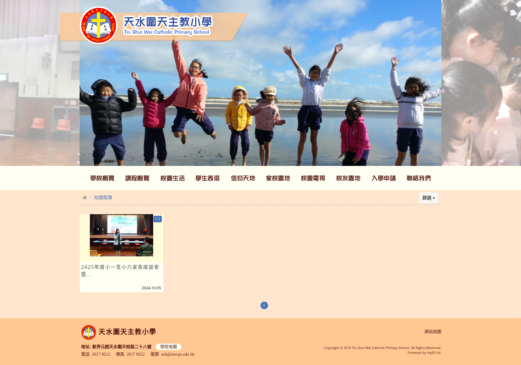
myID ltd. (434, 352)
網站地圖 (433, 331)
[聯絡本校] (418, 178)
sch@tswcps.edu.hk (177, 354)
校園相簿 (103, 197)
